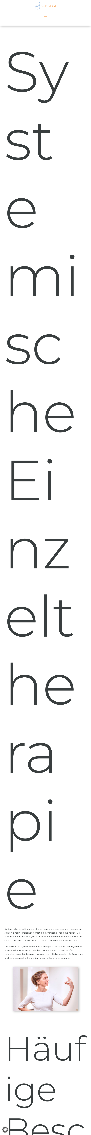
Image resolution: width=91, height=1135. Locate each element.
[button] (5, 1130)
